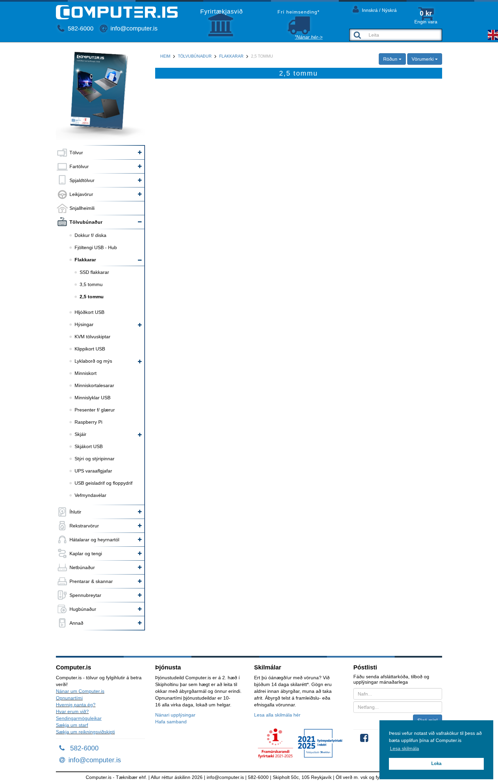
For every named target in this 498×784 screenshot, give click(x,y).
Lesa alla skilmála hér (277, 715)
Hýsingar (84, 324)
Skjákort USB (89, 446)
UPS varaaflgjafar (93, 471)
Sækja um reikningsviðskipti (85, 732)
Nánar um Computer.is (80, 691)
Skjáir (80, 434)
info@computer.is (133, 28)
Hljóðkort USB (89, 312)
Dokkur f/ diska (90, 235)
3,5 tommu (91, 284)
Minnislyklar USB (92, 397)
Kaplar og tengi (85, 553)
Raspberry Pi (88, 422)
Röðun (391, 59)
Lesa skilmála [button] (404, 748)
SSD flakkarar (94, 272)
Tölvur (76, 152)
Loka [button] (436, 763)
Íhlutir (75, 512)
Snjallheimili (82, 208)
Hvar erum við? (72, 711)
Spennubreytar (85, 595)
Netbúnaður (82, 567)
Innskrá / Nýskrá (378, 10)
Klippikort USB (90, 348)
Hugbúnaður (82, 609)
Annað (76, 623)
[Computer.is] (117, 12)
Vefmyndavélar (90, 495)
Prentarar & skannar (91, 581)
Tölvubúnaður (85, 222)
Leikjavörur (81, 194)
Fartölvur (79, 166)
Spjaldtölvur (82, 180)
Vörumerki (423, 59)
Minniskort (86, 373)
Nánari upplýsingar (175, 715)
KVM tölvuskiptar (92, 336)
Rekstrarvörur (84, 525)
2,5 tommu (92, 296)
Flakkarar (85, 259)
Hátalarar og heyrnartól (94, 539)
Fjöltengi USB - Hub (96, 247)
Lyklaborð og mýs (93, 361)
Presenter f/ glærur (95, 410)
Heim (165, 56)
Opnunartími (69, 698)
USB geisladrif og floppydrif (103, 483)
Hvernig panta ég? (76, 704)
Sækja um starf (72, 725)
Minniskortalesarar (94, 385)
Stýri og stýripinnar (95, 458)
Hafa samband (171, 721)
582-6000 (80, 28)
